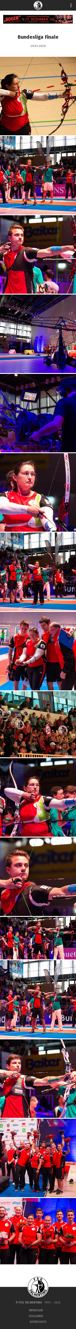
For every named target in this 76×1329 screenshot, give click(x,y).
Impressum (36, 1310)
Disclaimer (36, 1316)
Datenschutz (38, 1322)
